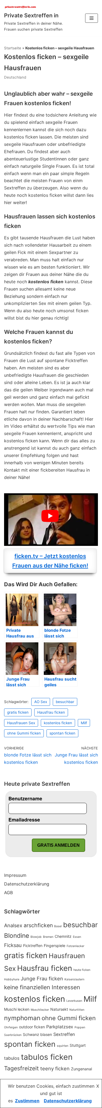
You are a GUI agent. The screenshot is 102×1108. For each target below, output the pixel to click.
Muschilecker (40, 1010)
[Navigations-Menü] (91, 18)
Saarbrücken (12, 1035)
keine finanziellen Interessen (42, 987)
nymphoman (22, 1018)
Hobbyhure (11, 979)
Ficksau (13, 945)
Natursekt (59, 1009)
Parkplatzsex (59, 1026)
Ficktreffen (32, 945)
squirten (62, 1046)
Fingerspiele (54, 945)
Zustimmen (27, 1100)
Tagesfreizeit (21, 1068)
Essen (77, 937)
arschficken (38, 925)
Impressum (15, 875)
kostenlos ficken (58, 723)
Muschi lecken (16, 1009)
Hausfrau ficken (51, 712)
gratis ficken (18, 712)
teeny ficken (55, 1068)
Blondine (16, 935)
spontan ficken (62, 733)
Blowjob (36, 937)
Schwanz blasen (37, 1034)
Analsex (13, 925)
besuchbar (65, 702)
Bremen (48, 937)
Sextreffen (64, 1034)
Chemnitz (63, 936)
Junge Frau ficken (42, 978)
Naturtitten (76, 1010)
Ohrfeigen (11, 1027)
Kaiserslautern (74, 979)
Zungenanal (81, 1069)
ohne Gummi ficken (24, 733)
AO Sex (40, 702)
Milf (84, 723)
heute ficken (81, 970)
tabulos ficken (47, 1057)
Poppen (80, 1027)
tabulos (12, 1058)
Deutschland (15, 77)
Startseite (12, 48)
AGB (8, 892)
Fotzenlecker (75, 946)
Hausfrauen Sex (21, 723)
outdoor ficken (32, 1027)
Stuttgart (78, 1045)
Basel (58, 926)
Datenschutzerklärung (26, 884)
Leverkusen (74, 1001)
